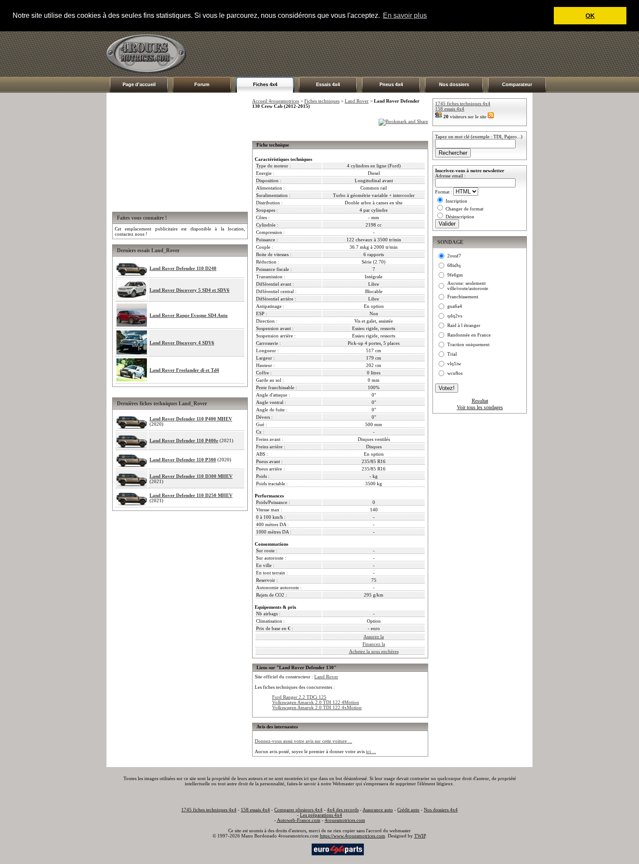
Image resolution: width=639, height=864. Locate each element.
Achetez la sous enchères (374, 651)
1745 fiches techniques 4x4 (462, 103)
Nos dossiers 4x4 (441, 809)
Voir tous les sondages (480, 407)
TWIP (420, 835)
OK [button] (590, 15)
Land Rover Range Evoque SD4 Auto (189, 315)
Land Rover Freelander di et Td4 (184, 370)
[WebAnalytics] (293, 848)
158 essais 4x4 (449, 108)
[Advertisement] (374, 53)
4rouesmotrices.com (345, 820)
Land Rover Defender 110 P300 (183, 459)
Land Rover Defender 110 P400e (184, 440)
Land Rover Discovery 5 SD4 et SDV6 (190, 290)
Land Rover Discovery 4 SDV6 (182, 342)
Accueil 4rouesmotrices (275, 100)
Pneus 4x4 (391, 84)
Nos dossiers (454, 84)
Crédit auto (408, 809)
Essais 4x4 (328, 84)
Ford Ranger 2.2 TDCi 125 (299, 697)
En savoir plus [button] (405, 15)
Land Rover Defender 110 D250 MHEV (191, 495)
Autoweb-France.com (298, 820)
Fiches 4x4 (265, 84)
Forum (202, 84)
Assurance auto (378, 809)
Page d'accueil (139, 84)
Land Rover (357, 100)
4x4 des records (343, 809)
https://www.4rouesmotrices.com (352, 835)
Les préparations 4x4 (321, 814)
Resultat (480, 401)
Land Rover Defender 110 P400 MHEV (191, 418)
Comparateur (517, 84)
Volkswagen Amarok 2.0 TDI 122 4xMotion (317, 707)
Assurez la (373, 636)
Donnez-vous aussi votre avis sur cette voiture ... (303, 741)
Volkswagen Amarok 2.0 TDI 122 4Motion (315, 702)
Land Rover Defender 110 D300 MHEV (191, 476)
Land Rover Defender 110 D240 (183, 268)
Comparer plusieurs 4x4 (298, 809)
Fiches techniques (321, 100)
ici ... (371, 751)
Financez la (374, 644)
